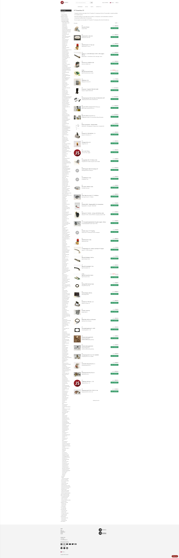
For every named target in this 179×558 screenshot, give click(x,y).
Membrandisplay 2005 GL (87, 293)
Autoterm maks (64, 35)
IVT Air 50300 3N (64, 86)
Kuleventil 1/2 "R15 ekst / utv (88, 301)
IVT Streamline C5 (64, 112)
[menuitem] (80, 6)
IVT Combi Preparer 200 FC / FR (66, 57)
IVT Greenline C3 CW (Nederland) (66, 443)
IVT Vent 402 (63, 338)
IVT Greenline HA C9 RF (65, 453)
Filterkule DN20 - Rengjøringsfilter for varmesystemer (92, 204)
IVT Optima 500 (64, 46)
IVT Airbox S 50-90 (64, 63)
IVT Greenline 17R (64, 48)
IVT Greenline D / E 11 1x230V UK (66, 64)
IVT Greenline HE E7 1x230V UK (66, 158)
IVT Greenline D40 (64, 311)
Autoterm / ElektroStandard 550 (66, 236)
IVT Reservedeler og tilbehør (65, 21)
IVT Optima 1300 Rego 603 (65, 39)
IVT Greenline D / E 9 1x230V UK (66, 335)
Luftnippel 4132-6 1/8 (86, 142)
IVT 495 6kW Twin (64, 152)
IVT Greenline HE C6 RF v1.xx (65, 310)
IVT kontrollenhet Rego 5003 (65, 339)
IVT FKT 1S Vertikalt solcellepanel (66, 386)
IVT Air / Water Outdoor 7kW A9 (66, 186)
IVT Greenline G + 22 (64, 358)
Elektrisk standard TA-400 (65, 37)
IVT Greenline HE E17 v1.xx (65, 302)
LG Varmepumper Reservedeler (65, 496)
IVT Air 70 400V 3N (64, 452)
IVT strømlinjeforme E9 (64, 65)
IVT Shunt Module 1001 (65, 93)
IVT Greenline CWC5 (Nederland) (66, 161)
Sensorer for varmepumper (64, 17)
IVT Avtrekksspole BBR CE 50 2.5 (66, 77)
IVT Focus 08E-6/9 (64, 122)
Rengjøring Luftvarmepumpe (64, 16)
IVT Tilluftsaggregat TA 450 (65, 147)
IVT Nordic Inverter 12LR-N (65, 222)
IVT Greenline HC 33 (64, 261)
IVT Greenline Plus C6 (64, 244)
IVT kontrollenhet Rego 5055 (65, 301)
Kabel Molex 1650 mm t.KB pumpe (89, 319)
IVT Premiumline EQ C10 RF (65, 260)
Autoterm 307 (63, 124)
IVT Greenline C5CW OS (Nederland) (66, 67)
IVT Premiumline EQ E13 (65, 160)
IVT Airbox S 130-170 (64, 26)
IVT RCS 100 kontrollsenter (65, 461)
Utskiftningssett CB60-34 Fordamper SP (90, 168)
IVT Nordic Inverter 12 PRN (65, 299)
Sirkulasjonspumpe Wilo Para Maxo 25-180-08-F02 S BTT (93, 98)
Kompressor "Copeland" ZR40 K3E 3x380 (90, 89)
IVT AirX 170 (63, 401)
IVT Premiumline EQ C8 (65, 170)
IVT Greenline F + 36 (64, 44)
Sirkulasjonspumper (63, 503)
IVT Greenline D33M (64, 264)
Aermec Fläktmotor (63, 521)
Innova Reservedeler (63, 508)
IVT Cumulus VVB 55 (64, 382)
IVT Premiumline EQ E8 (64, 66)
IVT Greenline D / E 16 (64, 85)
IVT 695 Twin (63, 38)
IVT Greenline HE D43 (64, 349)
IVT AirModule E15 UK (64, 430)
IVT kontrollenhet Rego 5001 (65, 251)
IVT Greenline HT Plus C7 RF (65, 84)
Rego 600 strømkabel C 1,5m (88, 266)
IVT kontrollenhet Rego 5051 (65, 123)
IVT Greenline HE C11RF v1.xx (65, 56)
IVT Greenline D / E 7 (64, 205)
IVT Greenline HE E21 (64, 393)
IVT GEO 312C (63, 81)
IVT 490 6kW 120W (64, 410)
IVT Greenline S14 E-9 (64, 227)
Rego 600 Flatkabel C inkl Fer (88, 257)
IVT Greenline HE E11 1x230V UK (66, 246)
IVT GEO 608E (64, 450)
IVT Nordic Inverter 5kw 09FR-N (66, 234)
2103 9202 (62, 538)
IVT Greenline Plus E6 (64, 312)
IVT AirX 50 (63, 157)
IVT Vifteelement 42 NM (65, 280)
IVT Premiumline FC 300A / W (65, 411)
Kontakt (62, 533)
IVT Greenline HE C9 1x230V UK (66, 279)
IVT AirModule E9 (64, 245)
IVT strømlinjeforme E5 (64, 441)
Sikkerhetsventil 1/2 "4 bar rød (88, 44)
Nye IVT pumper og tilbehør (65, 478)
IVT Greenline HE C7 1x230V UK (66, 232)
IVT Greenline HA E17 (64, 366)
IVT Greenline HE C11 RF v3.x (65, 356)
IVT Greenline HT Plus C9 (65, 132)
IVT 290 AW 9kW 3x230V (65, 101)
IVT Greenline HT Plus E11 (65, 224)
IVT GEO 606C (64, 197)
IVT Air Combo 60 (64, 433)
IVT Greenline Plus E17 (64, 45)
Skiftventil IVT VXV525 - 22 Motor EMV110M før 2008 (93, 213)
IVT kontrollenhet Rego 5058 (65, 425)
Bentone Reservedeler (64, 489)
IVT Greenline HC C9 (64, 111)
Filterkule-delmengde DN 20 (87, 346)
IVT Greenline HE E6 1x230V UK (66, 115)
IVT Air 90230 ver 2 (64, 309)
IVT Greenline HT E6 (64, 133)
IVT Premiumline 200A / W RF (65, 373)
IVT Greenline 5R (64, 95)
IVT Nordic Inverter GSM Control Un (66, 30)
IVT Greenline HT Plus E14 (65, 271)
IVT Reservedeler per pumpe (65, 22)
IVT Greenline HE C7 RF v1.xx (65, 395)
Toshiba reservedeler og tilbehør (65, 490)
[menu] (89, 6)
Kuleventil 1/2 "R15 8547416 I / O (88, 133)
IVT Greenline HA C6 (64, 243)
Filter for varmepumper (64, 14)
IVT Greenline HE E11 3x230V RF (66, 457)
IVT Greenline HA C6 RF (65, 291)
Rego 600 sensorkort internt (87, 275)
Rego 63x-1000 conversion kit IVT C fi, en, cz (91, 106)
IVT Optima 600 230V (64, 83)
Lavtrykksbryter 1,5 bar (86, 177)
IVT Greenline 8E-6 (64, 141)
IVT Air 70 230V (64, 262)
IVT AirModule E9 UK (64, 394)
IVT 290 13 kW (64, 326)
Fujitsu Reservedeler (63, 504)
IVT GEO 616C (64, 329)
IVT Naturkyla (63, 142)
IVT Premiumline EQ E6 (64, 28)
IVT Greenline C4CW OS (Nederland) (66, 29)
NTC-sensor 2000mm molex (87, 186)
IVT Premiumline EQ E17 (65, 206)
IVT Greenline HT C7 (64, 439)
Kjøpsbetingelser (63, 531)
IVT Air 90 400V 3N (64, 377)
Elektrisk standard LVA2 (65, 412)
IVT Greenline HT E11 (64, 265)
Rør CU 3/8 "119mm (86, 151)
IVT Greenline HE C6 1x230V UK (66, 188)
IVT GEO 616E (63, 375)
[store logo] (64, 2)
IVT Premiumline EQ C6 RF (65, 129)
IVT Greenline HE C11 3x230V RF (66, 337)
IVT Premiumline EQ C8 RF (65, 215)
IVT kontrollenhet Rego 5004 (65, 385)
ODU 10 (63, 403)
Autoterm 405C (64, 76)
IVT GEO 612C (63, 288)
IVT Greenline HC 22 (64, 216)
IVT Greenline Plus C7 (64, 292)
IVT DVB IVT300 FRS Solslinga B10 (66, 36)
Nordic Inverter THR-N (64, 282)
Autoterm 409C (64, 177)
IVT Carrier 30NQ (64, 472)
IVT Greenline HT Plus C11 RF (65, 218)
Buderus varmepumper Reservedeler (65, 495)
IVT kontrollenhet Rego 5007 (65, 34)
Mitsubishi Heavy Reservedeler (65, 491)
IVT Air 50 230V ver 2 (64, 217)
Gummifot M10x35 (85, 27)
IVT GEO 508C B (64, 365)
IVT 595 (63, 330)
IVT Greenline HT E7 (64, 175)
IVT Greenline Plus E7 (64, 355)
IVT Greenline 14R (64, 424)
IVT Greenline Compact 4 (65, 92)
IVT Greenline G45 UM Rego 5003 (66, 171)
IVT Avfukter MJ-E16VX (65, 185)
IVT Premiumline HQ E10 (65, 336)
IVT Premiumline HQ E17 (65, 421)
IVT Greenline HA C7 (64, 331)
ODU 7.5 (63, 440)
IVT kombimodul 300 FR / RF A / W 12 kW (67, 195)
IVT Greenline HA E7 (64, 187)
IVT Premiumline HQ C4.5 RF (65, 429)
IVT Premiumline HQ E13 (65, 383)
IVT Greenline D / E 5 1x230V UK (66, 104)
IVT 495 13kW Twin (64, 198)
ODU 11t (63, 318)
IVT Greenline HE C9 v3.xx (65, 269)
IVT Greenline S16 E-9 (64, 319)
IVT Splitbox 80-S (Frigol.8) (65, 140)
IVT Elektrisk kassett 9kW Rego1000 (66, 320)
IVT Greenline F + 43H (64, 178)
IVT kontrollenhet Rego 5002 (65, 298)
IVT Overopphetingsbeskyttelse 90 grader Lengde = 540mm (94, 222)
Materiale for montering (64, 15)
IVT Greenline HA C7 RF (65, 378)
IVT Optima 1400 (64, 460)
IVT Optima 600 (64, 242)
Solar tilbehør (63, 476)
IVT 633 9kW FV (64, 376)
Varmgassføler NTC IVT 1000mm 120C (89, 160)
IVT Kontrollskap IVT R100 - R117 (66, 208)
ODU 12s (63, 273)
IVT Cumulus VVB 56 (64, 420)
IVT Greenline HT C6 (64, 402)
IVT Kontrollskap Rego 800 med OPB (66, 162)
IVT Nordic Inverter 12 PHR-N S (65, 340)
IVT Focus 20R (63, 253)
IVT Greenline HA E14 (64, 321)
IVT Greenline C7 (64, 317)
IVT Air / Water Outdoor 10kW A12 (66, 143)
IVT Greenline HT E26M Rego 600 (66, 470)
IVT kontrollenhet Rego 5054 (65, 254)
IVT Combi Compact (64, 196)
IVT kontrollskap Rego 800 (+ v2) (66, 68)
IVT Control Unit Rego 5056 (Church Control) (67, 49)
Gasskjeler (62, 477)
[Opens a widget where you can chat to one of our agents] (175, 556)
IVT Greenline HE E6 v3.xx (65, 345)
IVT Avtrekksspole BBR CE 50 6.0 (66, 169)
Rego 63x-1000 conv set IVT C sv (88, 115)
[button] (116, 23)
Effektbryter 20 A (85, 80)
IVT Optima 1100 (64, 396)
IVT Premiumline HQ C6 (65, 348)
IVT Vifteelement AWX (64, 233)
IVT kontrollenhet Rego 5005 (65, 422)
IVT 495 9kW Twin (64, 241)
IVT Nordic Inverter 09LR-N (65, 176)
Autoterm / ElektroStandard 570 (66, 284)
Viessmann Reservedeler (64, 510)
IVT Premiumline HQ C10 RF (65, 103)
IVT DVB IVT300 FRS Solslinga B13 (66, 168)
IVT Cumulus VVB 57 (64, 149)
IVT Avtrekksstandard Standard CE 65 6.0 (67, 214)
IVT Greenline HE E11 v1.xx (65, 213)
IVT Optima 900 (64, 199)
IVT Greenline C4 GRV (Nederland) (66, 367)
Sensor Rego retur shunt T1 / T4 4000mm (90, 195)
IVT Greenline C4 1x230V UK (65, 55)
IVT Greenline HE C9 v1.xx (65, 432)
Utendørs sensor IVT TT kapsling (88, 231)
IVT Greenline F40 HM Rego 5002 (66, 223)
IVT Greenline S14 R (64, 274)
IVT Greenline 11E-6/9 (64, 300)
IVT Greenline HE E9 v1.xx (65, 167)
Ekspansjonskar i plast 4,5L (87, 36)
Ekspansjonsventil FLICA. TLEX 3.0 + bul (90, 390)
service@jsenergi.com (64, 539)
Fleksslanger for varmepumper (64, 502)
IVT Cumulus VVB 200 (64, 58)
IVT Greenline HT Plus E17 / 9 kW (66, 316)
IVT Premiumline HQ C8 (65, 392)
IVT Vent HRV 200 (64, 121)
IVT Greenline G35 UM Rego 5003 (66, 130)
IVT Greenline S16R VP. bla (65, 363)
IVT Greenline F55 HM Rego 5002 (66, 270)
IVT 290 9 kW (63, 283)
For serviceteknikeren (63, 507)
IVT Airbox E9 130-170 (64, 113)
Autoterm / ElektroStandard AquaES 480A (67, 357)
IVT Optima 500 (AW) (64, 415)
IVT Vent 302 (63, 384)
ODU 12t (63, 226)
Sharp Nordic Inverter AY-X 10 (65, 102)
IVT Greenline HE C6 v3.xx (65, 105)
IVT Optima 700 (64, 255)
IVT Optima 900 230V (64, 131)
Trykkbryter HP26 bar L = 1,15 (88, 381)
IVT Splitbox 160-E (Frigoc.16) (65, 94)
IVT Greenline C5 (64, 272)
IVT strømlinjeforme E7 (64, 27)
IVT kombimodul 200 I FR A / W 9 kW (66, 151)
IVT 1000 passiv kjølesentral (65, 252)
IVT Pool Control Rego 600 (65, 189)
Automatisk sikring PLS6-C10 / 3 (88, 363)
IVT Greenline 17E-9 (64, 462)
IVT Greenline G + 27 (64, 82)
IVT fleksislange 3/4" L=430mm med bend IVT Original (93, 248)
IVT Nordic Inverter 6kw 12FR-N (66, 281)
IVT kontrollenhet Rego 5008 (65, 72)
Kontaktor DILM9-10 (86, 310)
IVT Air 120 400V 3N (64, 110)
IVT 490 (63, 327)
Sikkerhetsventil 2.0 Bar (86, 239)
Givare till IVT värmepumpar (64, 479)
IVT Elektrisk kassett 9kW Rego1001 (66, 364)
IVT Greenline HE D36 (64, 307)
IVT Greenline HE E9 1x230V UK (66, 204)
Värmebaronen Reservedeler (64, 483)
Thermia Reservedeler (64, 501)
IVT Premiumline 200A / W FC (65, 328)
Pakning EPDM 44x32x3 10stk (88, 284)
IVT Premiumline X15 (64, 442)
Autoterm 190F (64, 449)
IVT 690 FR (63, 414)
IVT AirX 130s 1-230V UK (65, 347)
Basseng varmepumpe (64, 515)
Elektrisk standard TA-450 (65, 374)
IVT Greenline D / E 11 (64, 458)
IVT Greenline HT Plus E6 (65, 91)
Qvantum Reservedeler (64, 520)
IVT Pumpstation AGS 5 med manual (66, 423)
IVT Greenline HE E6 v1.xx (65, 74)
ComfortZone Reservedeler (64, 497)
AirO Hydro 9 (63, 431)
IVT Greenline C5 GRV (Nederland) (66, 406)
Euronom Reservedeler (63, 509)
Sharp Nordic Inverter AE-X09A (66, 468)
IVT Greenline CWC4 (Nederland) (66, 119)
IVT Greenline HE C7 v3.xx (65, 194)
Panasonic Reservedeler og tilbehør (65, 485)
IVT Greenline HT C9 (64, 25)
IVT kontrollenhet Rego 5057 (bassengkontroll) (67, 96)
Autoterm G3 (63, 73)
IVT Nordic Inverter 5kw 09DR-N (66, 148)
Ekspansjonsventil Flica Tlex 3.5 (88, 372)
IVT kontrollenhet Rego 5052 (65, 166)
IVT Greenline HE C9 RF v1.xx (65, 469)
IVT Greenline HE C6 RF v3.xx (65, 150)
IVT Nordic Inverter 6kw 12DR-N (66, 190)
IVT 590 (63, 289)
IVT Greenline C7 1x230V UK (65, 100)
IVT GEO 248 (63, 308)
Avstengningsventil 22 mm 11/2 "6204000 (90, 355)
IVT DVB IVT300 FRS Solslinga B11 (66, 75)
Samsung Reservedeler (64, 514)
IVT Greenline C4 (64, 225)
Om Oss (62, 532)
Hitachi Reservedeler (63, 516)
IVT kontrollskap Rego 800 (65, 120)
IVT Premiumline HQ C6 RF (65, 467)
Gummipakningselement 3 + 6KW (88, 328)
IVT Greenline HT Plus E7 (65, 138)
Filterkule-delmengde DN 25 (87, 337)
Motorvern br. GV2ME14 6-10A (88, 62)
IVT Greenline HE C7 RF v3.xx (65, 237)
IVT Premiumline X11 (64, 405)
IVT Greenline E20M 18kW (65, 354)
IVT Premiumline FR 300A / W (65, 448)
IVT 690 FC (63, 451)
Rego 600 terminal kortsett (87, 71)
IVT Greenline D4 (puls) (65, 404)
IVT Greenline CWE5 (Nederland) (66, 293)
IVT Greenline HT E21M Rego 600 (66, 434)
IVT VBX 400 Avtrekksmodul (65, 368)
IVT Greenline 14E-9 (64, 387)
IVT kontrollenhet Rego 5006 (65, 459)
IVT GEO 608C (64, 413)
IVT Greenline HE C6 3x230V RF (66, 207)
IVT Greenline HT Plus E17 (65, 359)
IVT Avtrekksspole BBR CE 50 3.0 (66, 128)
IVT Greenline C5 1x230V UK (65, 53)
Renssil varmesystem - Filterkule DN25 (89, 124)
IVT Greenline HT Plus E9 (65, 179)
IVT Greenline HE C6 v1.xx (65, 263)
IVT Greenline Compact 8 (65, 180)
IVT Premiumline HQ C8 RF (65, 54)
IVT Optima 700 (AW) (64, 290)
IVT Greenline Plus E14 (64, 471)
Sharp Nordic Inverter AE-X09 (65, 114)
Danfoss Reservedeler (64, 484)
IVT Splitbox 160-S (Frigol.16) (65, 47)
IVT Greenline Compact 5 (65, 139)
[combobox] (83, 3)
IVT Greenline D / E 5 (64, 159)
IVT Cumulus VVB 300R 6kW (65, 235)
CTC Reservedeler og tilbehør (65, 20)
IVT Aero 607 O (64, 346)
